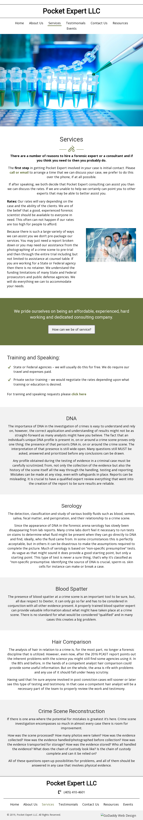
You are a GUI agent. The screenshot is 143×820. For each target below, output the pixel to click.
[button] (71, 329)
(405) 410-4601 (74, 792)
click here (79, 394)
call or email (19, 172)
